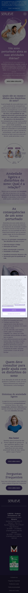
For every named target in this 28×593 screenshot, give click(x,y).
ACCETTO (14, 310)
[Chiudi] (25, 277)
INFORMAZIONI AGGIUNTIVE (14, 314)
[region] (14, 296)
